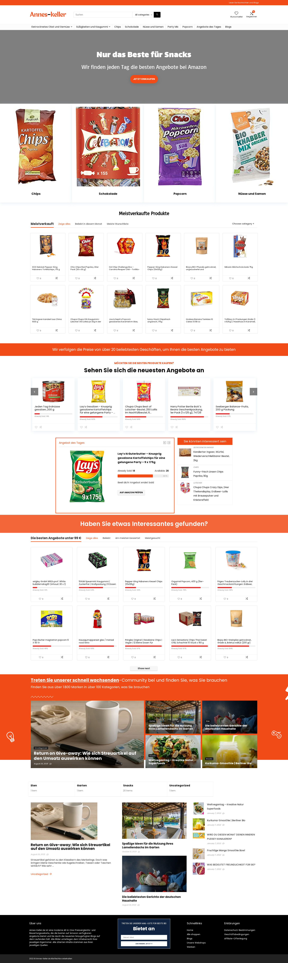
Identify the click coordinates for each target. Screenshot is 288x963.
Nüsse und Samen (153, 27)
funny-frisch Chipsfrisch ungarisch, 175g (158, 320)
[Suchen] (157, 15)
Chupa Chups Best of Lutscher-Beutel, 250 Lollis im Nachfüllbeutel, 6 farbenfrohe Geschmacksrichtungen (96, 412)
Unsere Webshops (196, 942)
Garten (82, 785)
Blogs (228, 27)
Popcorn (187, 27)
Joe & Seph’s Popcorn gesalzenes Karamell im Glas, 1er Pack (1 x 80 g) (123, 321)
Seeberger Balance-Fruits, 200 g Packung (186, 408)
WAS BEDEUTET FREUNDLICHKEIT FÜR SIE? (231, 864)
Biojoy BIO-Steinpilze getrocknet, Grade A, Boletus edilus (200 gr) (234, 641)
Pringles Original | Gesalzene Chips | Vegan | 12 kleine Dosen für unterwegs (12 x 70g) (143, 642)
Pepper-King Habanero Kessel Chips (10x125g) (162, 268)
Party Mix (173, 27)
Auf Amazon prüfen (133, 505)
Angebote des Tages (209, 27)
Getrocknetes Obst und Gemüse (50, 27)
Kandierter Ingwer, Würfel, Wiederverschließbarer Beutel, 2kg (211, 456)
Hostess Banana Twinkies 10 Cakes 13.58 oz (199, 320)
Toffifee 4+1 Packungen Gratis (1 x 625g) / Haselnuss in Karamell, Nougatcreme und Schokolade (240, 321)
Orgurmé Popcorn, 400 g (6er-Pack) (187, 583)
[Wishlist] (236, 13)
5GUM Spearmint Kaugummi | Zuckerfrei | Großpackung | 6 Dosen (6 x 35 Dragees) (97, 584)
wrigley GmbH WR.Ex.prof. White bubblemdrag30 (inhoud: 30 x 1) (49, 583)
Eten (34, 785)
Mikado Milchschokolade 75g (239, 267)
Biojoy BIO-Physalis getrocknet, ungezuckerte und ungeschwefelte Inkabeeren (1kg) (201, 271)
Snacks (128, 785)
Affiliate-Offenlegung (235, 938)
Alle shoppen (193, 934)
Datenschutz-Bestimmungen (239, 930)
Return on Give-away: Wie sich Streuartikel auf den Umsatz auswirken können (70, 846)
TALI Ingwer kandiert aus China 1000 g (47, 320)
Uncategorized (179, 785)
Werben (191, 946)
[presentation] (34, 391)
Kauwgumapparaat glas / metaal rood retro (96, 641)
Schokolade (132, 27)
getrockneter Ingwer (203, 447)
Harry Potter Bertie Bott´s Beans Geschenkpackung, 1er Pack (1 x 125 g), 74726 (141, 409)
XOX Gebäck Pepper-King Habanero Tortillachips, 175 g (46, 268)
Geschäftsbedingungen (236, 934)
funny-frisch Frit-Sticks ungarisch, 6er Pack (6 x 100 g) (233, 409)
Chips (117, 27)
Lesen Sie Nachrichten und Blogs (244, 2)
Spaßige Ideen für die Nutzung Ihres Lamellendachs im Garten (147, 845)
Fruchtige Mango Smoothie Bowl (226, 850)
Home (190, 930)
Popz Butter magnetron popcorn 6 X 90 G (51, 641)
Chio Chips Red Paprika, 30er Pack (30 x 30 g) (84, 268)
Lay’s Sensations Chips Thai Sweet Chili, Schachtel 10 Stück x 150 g (189, 641)
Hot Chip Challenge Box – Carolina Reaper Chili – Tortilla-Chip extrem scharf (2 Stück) (124, 269)
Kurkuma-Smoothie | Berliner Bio (226, 820)
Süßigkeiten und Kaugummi (92, 27)
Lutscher (197, 482)
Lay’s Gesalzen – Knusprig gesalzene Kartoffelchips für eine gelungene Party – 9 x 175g (52, 411)
